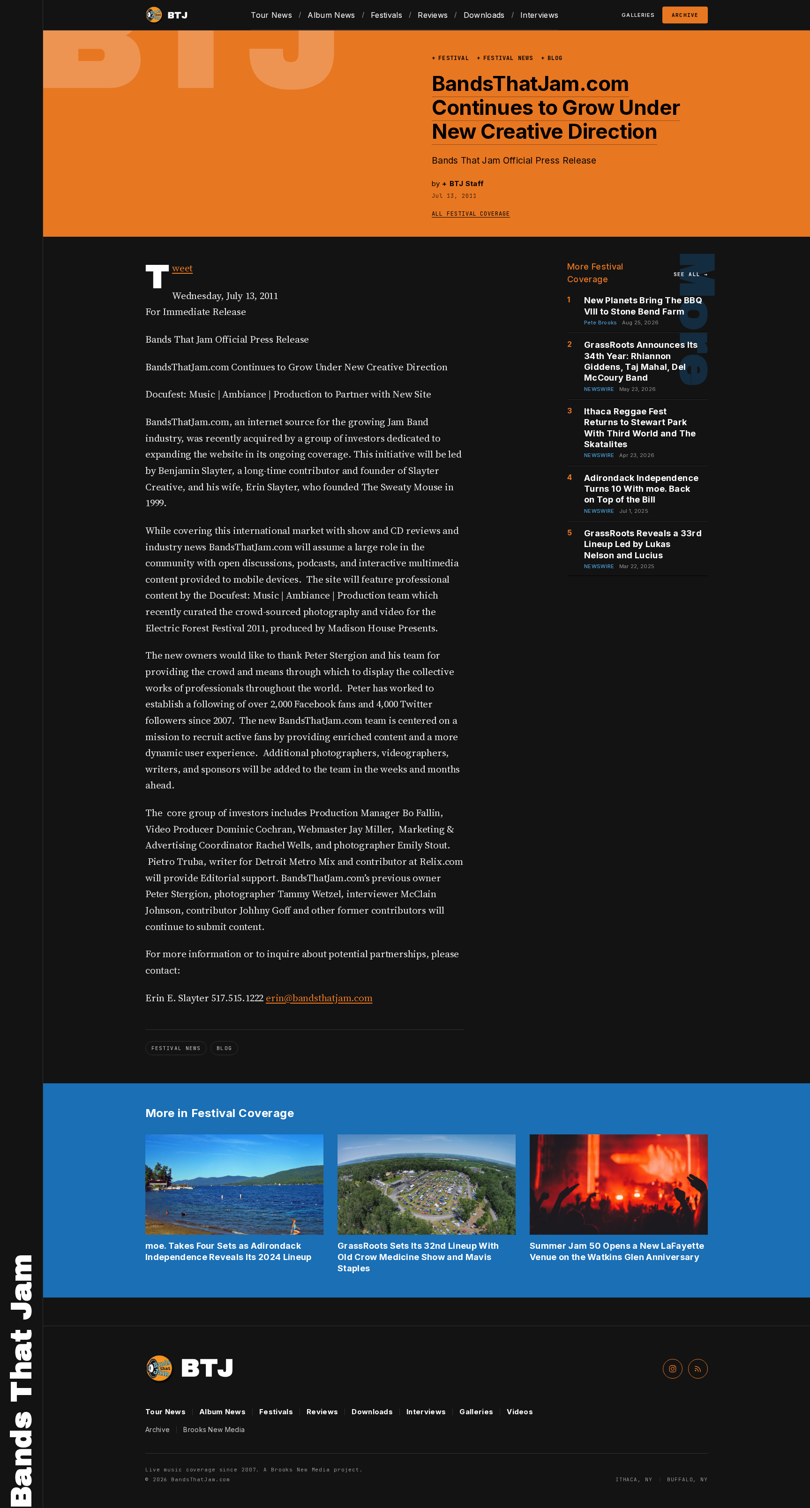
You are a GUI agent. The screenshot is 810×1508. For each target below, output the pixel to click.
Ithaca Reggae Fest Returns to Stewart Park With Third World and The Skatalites (640, 427)
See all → (691, 274)
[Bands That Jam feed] (698, 1369)
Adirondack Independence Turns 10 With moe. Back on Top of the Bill (641, 489)
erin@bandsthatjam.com (319, 998)
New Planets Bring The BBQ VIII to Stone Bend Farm (643, 305)
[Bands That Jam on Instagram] (672, 1369)
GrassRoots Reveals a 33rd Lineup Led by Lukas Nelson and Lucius (643, 544)
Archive (685, 15)
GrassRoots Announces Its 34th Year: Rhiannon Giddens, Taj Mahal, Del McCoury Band (641, 361)
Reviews (433, 15)
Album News (331, 15)
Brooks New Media (214, 1429)
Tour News (271, 15)
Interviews (539, 15)
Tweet (182, 268)
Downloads (484, 15)
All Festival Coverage (471, 214)
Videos (520, 1411)
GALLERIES (638, 15)
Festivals (386, 15)
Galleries (476, 1411)
